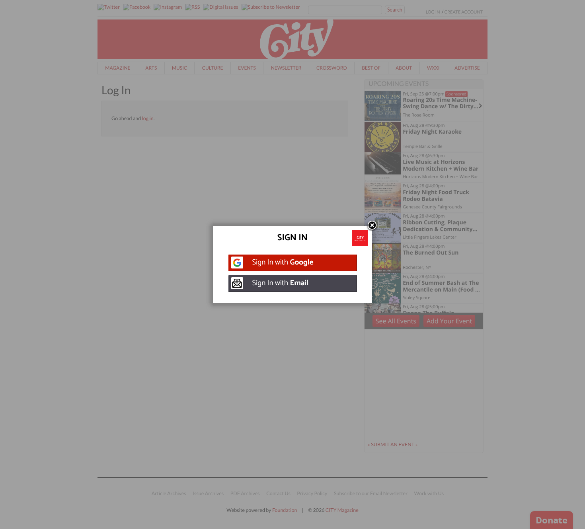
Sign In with (283, 263)
